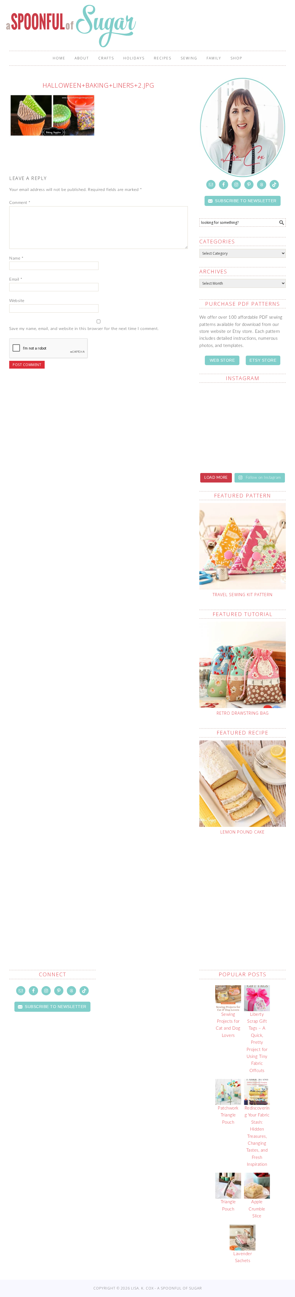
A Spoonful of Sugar (72, 26)
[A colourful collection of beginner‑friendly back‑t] (220, 453)
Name (16, 258)
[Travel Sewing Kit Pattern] (242, 546)
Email (15, 279)
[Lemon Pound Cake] (242, 783)
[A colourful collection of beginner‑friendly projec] (265, 400)
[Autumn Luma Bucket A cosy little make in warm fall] (265, 453)
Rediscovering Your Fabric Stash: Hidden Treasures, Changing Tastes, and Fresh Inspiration (257, 1136)
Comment (20, 203)
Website (16, 301)
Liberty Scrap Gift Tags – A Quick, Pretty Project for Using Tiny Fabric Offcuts (257, 1042)
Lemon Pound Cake (242, 832)
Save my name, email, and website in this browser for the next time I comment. (84, 329)
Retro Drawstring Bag (243, 713)
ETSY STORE (262, 360)
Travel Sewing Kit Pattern (243, 594)
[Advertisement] (247, 889)
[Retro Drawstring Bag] (242, 665)
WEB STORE (222, 360)
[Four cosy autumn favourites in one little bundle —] (220, 400)
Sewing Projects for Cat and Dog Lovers (228, 1025)
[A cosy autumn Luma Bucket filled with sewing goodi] (265, 427)
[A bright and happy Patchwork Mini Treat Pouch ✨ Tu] (220, 427)
